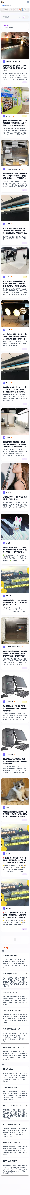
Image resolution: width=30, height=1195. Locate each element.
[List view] (27, 17)
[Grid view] (24, 17)
